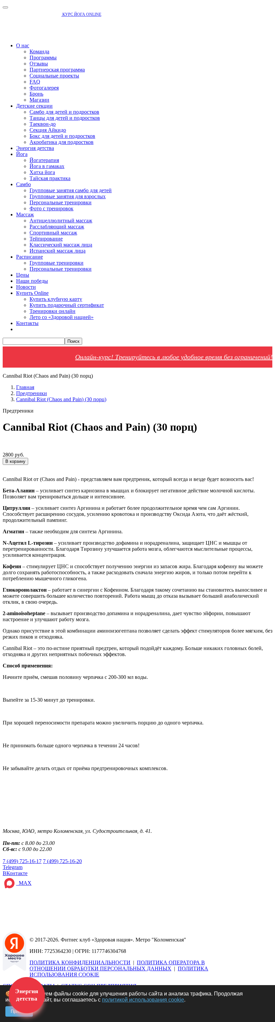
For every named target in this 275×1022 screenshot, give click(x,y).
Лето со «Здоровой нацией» (62, 317)
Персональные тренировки (61, 202)
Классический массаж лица (61, 245)
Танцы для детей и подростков (65, 118)
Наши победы (32, 281)
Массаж (25, 214)
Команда (39, 51)
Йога (22, 154)
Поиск (73, 341)
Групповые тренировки (57, 263)
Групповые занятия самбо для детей (71, 190)
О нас (22, 45)
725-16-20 (62, 861)
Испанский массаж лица (58, 251)
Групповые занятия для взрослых (68, 196)
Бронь (36, 94)
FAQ (35, 82)
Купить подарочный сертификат (67, 305)
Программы (43, 57)
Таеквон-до (43, 124)
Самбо (23, 184)
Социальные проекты (54, 75)
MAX (24, 883)
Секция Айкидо (48, 130)
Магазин (39, 100)
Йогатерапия (44, 160)
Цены (22, 275)
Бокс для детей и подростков (62, 136)
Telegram (12, 867)
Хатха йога (42, 172)
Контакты (27, 323)
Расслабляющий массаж (57, 226)
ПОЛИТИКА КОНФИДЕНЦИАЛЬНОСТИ (80, 962)
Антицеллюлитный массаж (61, 220)
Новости (26, 287)
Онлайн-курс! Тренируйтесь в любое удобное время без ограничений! (163, 357)
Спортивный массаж (53, 232)
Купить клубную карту (56, 299)
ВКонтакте (15, 873)
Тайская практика (50, 178)
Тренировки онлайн (52, 311)
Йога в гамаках (47, 166)
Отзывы (39, 63)
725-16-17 (22, 861)
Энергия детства (35, 148)
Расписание (29, 257)
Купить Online (32, 293)
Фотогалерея (44, 88)
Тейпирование (46, 238)
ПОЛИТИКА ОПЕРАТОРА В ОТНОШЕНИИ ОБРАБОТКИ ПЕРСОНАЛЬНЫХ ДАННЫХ (117, 965)
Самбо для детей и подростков (64, 112)
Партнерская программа (57, 69)
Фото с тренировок (51, 208)
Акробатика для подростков (62, 142)
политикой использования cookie (143, 1000)
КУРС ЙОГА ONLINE (81, 14)
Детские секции (34, 106)
